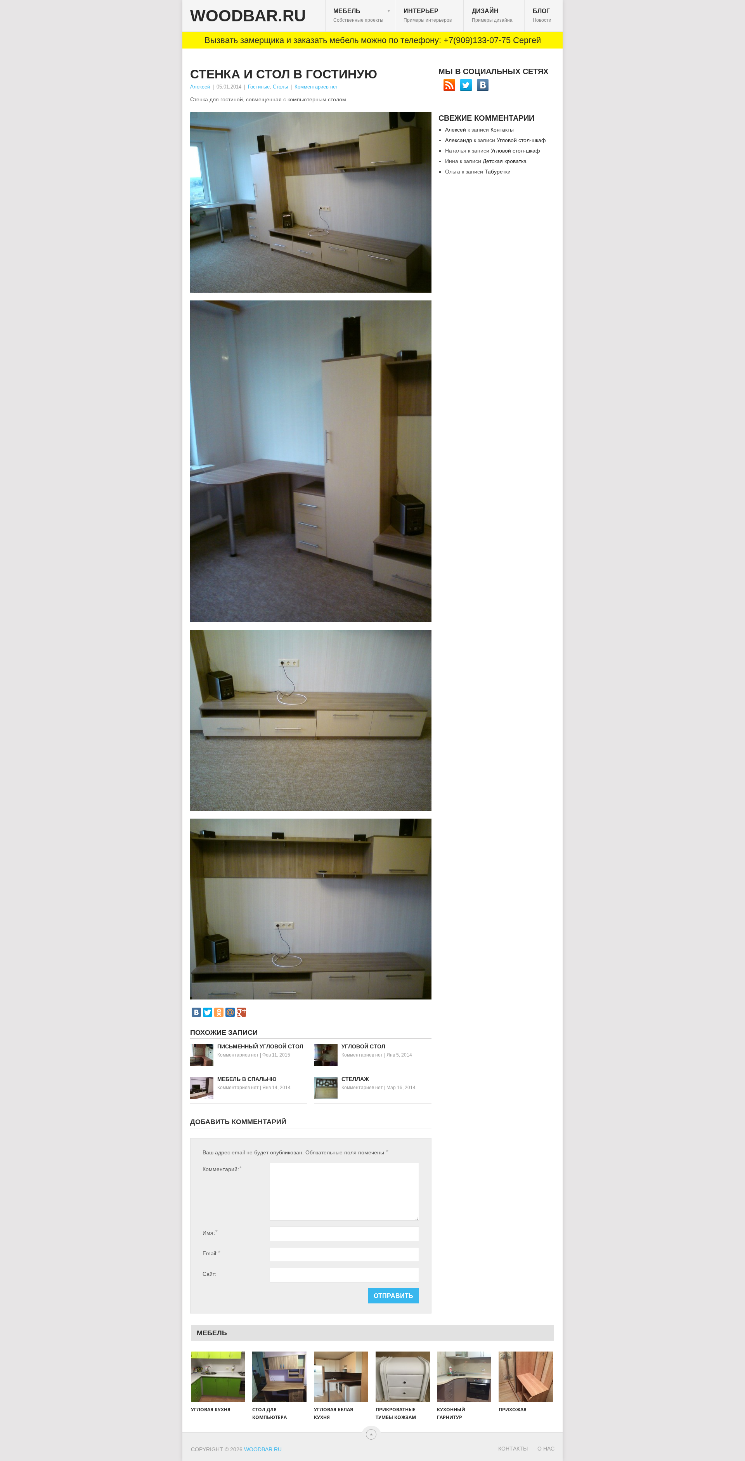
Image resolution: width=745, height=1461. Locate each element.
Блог (542, 15)
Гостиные (259, 87)
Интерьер (428, 15)
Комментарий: (222, 1169)
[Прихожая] (526, 1377)
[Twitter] (207, 1012)
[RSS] (449, 85)
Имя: (210, 1232)
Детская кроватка (505, 161)
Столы (280, 87)
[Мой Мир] (230, 1012)
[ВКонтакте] (196, 1012)
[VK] (483, 85)
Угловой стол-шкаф (521, 140)
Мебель (362, 15)
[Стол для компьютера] (279, 1377)
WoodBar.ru (248, 16)
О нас (545, 1448)
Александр (458, 140)
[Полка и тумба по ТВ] (310, 909)
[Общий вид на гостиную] (310, 202)
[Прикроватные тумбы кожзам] (403, 1377)
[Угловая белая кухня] (341, 1377)
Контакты (502, 130)
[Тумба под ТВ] (310, 720)
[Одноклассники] (219, 1012)
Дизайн (492, 15)
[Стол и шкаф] (310, 461)
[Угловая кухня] (218, 1377)
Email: (211, 1253)
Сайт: (210, 1274)
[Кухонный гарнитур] (464, 1377)
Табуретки (498, 171)
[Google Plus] (241, 1012)
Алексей (200, 87)
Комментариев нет (316, 87)
